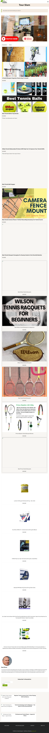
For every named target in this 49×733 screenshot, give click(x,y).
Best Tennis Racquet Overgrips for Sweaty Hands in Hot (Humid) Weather (22, 255)
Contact (32, 725)
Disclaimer (6, 725)
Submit (5, 685)
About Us (43, 725)
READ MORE (4, 81)
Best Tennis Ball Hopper (8, 184)
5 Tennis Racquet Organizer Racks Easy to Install (15, 78)
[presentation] (24, 62)
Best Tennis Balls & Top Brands (10, 113)
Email (4, 683)
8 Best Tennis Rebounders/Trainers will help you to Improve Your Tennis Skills (23, 149)
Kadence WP (34, 731)
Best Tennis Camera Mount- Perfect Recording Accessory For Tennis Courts (22, 219)
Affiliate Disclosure (20, 725)
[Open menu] (48, 2)
